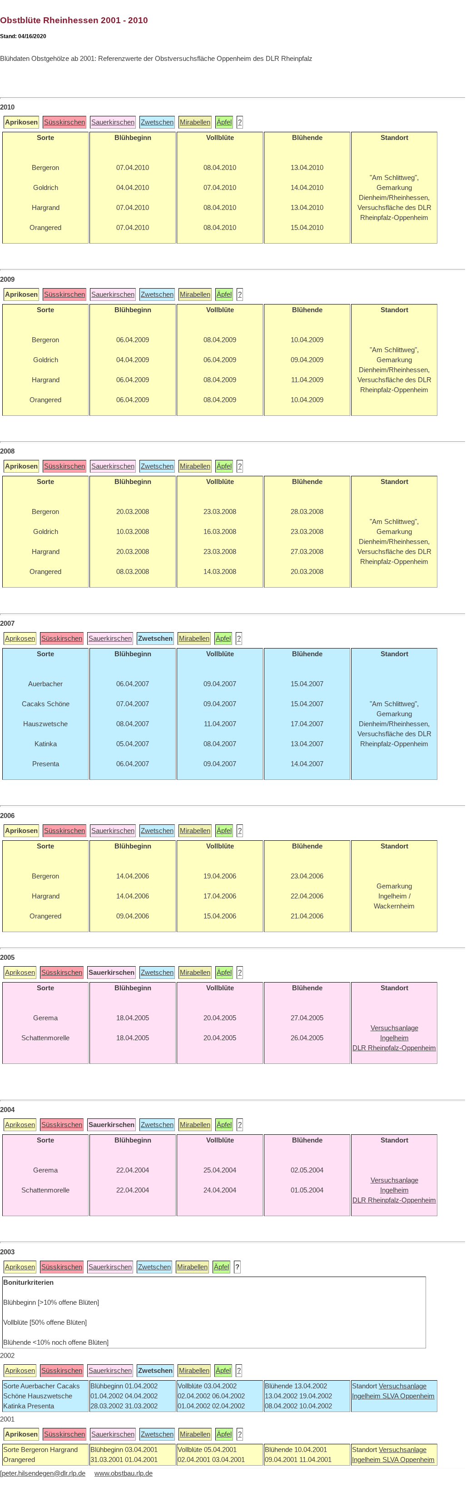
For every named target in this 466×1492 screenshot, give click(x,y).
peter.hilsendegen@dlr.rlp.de (43, 1473)
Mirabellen (195, 122)
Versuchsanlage (402, 1386)
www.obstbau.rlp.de (123, 1473)
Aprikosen (20, 638)
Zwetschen (157, 122)
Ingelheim (367, 1396)
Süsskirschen (64, 122)
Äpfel (224, 122)
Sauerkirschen (112, 122)
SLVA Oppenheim (408, 1396)
